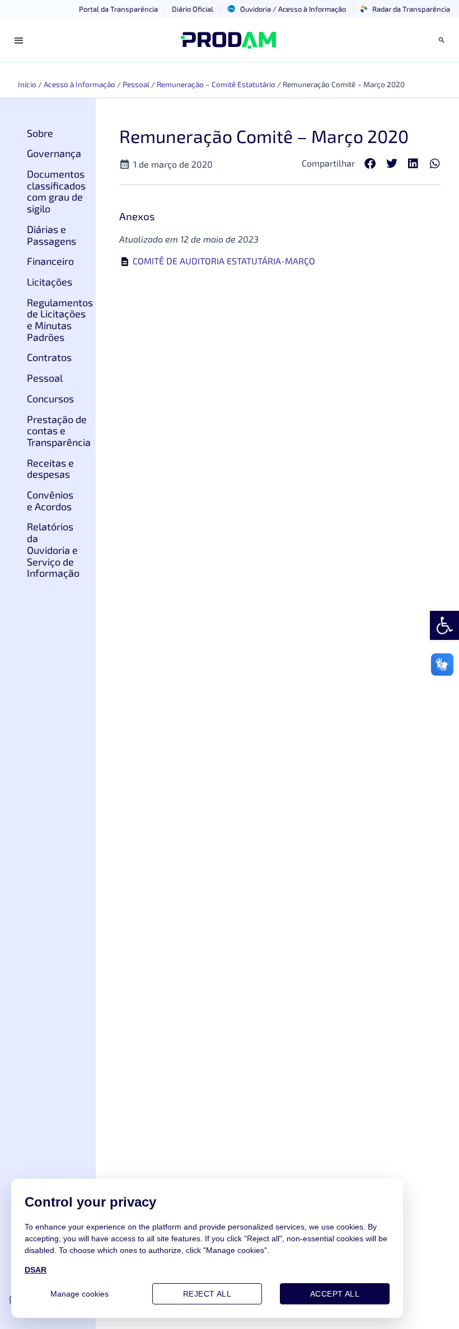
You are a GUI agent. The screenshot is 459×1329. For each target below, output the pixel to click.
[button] (370, 164)
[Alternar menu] (19, 40)
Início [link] (27, 84)
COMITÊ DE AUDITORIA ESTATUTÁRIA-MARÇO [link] (224, 260)
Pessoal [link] (136, 84)
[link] (444, 625)
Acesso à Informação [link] (79, 84)
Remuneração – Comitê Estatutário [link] (216, 84)
